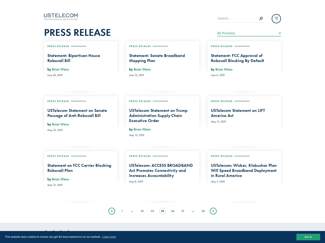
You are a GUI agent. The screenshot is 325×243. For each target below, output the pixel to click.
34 (152, 211)
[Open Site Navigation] (276, 18)
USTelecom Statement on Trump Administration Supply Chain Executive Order (158, 115)
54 (203, 211)
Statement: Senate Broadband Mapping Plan (157, 58)
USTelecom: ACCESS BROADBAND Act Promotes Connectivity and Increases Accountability (161, 170)
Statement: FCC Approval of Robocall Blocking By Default (237, 58)
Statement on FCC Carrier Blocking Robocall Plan (79, 168)
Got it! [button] (308, 237)
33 (142, 211)
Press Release (58, 46)
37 (182, 211)
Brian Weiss (60, 69)
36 (172, 211)
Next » (213, 211)
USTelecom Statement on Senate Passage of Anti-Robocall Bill (77, 113)
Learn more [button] (109, 236)
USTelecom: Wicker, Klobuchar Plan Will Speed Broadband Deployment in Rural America (244, 170)
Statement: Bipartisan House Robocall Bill (73, 58)
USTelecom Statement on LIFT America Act (238, 113)
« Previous (111, 211)
